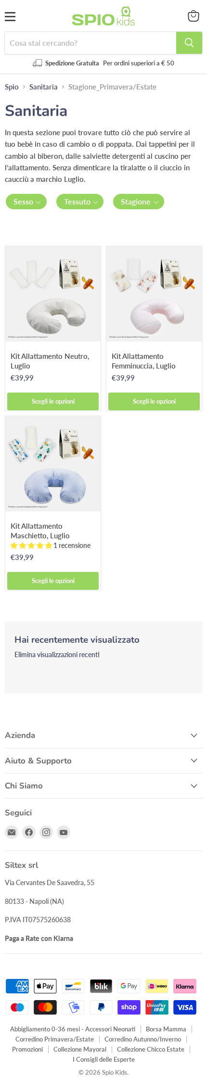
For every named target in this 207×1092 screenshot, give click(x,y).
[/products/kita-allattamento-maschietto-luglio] (53, 463)
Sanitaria (43, 87)
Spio (12, 87)
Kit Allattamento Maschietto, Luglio (40, 530)
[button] (26, 201)
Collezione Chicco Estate (150, 1049)
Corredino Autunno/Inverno (142, 1039)
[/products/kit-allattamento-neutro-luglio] (53, 294)
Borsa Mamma (166, 1029)
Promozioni (27, 1049)
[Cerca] (189, 43)
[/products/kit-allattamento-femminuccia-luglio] (154, 294)
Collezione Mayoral (79, 1049)
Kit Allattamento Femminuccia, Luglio (144, 361)
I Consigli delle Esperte (104, 1059)
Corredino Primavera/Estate (54, 1039)
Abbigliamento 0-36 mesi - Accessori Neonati (72, 1029)
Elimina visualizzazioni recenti (57, 655)
